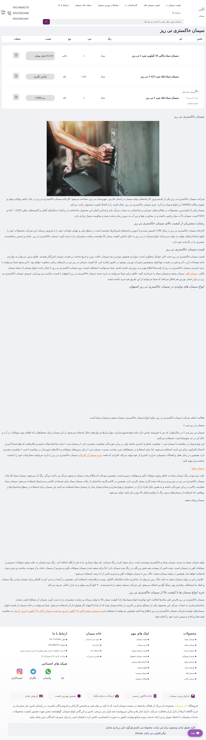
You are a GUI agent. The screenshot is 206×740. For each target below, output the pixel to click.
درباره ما (176, 12)
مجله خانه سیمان (83, 5)
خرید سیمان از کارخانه (90, 455)
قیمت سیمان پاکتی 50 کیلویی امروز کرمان (36, 611)
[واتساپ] (48, 671)
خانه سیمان (181, 705)
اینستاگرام (16, 678)
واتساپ (47, 678)
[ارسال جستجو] (46, 22)
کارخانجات (132, 5)
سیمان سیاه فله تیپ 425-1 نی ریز (160, 76)
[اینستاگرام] (19, 671)
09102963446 (21, 13)
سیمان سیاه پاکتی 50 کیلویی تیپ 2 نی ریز (155, 55)
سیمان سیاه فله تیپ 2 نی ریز (162, 97)
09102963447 (21, 18)
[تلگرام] (33, 671)
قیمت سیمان (175, 5)
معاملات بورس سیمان (108, 5)
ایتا (62, 678)
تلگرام (32, 678)
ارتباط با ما (63, 5)
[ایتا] (61, 671)
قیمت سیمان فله (152, 5)
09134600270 (21, 7)
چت (193, 733)
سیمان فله (191, 273)
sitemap (139, 733)
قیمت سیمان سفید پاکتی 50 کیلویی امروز (83, 611)
